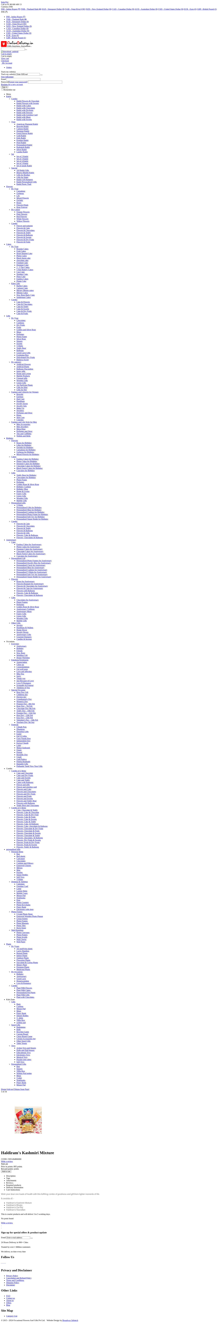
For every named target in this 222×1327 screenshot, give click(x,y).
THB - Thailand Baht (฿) (31, 9)
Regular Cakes (22, 249)
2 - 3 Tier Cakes (22, 267)
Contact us (10, 1298)
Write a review (7, 1161)
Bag (18, 854)
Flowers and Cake (23, 789)
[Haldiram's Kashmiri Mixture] (28, 1146)
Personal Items (17, 852)
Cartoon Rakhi (22, 129)
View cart (5, 58)
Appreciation (21, 662)
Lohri (18, 745)
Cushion (19, 1006)
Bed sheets (20, 856)
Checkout (5, 61)
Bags (18, 1004)
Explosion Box (22, 355)
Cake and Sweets (23, 778)
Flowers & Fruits (23, 242)
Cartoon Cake (22, 288)
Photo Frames (22, 602)
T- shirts (19, 1018)
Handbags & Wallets (24, 628)
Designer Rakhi (22, 131)
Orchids (19, 200)
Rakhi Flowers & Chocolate (27, 101)
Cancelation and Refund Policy (18, 1278)
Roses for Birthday (24, 443)
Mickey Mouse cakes (25, 290)
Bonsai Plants (21, 953)
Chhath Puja (21, 727)
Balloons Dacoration (24, 369)
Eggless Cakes (22, 279)
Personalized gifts (18, 503)
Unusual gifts (21, 378)
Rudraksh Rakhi (23, 147)
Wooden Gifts (22, 380)
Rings (18, 415)
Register (10, 77)
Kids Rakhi (21, 138)
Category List (11, 1316)
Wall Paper (20, 942)
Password (5, 82)
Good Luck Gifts (23, 353)
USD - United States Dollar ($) (170, 9)
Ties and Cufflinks (23, 434)
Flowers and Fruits (24, 796)
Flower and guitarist (24, 226)
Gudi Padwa (21, 759)
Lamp (18, 889)
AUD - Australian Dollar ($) (146, 9)
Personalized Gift (18, 558)
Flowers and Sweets (24, 798)
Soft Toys (20, 877)
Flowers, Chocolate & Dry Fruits (29, 828)
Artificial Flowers (23, 364)
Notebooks (20, 898)
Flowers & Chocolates (25, 230)
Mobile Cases (21, 893)
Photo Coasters (22, 902)
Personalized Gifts (18, 1064)
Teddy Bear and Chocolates (27, 805)
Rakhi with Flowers (24, 113)
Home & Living (22, 491)
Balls (18, 1029)
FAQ (8, 1296)
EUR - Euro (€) (190, 9)
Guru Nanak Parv (23, 738)
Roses (18, 203)
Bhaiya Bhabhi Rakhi (25, 173)
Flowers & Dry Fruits (25, 240)
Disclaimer (10, 1285)
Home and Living (23, 373)
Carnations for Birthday (26, 450)
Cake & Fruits (22, 313)
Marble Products (23, 376)
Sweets (19, 343)
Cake (13, 542)
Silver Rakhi (21, 149)
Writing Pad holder (24, 1073)
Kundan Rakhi (22, 140)
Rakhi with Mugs (23, 117)
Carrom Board (22, 1034)
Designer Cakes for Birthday (28, 464)
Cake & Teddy (22, 307)
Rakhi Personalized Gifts (26, 182)
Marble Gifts (21, 501)
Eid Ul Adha (21, 736)
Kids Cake (15, 283)
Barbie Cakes (21, 286)
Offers (8, 1303)
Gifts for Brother (23, 175)
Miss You (20, 674)
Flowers (9, 186)
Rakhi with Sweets (24, 119)
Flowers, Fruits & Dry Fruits (28, 842)
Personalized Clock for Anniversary (30, 565)
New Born (20, 653)
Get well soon (22, 669)
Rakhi (8, 96)
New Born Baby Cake (25, 295)
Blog (8, 1305)
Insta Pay (4, 2)
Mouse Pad (21, 895)
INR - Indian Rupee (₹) (10, 9)
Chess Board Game (24, 1036)
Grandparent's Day (24, 699)
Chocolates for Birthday (26, 477)
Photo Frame (21, 337)
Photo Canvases (22, 932)
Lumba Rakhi (22, 152)
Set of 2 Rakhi (22, 156)
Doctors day (21, 697)
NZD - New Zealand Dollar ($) (98, 9)
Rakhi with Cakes (23, 106)
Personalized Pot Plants (25, 992)
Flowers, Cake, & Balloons (27, 824)
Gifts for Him (21, 387)
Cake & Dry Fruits (24, 311)
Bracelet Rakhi (22, 126)
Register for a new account (12, 84)
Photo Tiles (21, 925)
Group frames (22, 919)
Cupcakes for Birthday (25, 470)
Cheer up (20, 665)
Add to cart (6, 1171)
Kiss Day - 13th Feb (24, 718)
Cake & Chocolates (24, 304)
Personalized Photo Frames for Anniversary (34, 561)
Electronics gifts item (24, 909)
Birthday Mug (22, 489)
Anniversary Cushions (25, 609)
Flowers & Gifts (23, 533)
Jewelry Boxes (22, 632)
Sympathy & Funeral (24, 685)
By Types (15, 946)
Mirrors (19, 868)
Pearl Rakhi (21, 143)
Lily (18, 196)
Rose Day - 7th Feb (24, 706)
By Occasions (17, 972)
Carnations (20, 191)
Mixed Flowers (22, 198)
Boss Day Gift (22, 692)
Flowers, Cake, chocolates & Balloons (32, 826)
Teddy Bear (21, 348)
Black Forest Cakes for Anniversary (30, 554)
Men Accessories (23, 424)
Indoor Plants (21, 956)
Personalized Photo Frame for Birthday (32, 514)
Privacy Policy (12, 1276)
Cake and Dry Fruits (24, 775)
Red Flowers (21, 216)
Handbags (20, 401)
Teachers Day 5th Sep (25, 722)
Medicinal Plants (23, 969)
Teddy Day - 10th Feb (25, 711)
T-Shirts (19, 346)
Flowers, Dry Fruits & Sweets (28, 840)
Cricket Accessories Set (25, 1039)
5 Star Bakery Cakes (24, 270)
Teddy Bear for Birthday (26, 475)
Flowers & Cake (23, 228)
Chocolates (20, 320)
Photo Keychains (23, 905)
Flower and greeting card (26, 787)
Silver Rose (21, 339)
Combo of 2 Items (18, 771)
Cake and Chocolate (24, 773)
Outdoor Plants (22, 958)
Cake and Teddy (23, 780)
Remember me (9, 90)
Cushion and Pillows (24, 863)
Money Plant (21, 965)
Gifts (8, 316)
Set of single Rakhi (24, 166)
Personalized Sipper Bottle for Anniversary (33, 577)
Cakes (8, 244)
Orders (9, 67)
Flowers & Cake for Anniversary (29, 588)
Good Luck (21, 979)
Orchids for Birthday (24, 447)
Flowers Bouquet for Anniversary (30, 584)
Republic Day (22, 755)
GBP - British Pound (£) (207, 9)
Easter (18, 734)
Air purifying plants (24, 949)
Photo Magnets (22, 923)
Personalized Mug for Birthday (28, 510)
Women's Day (22, 701)
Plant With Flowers (24, 988)
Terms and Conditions (15, 1280)
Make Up (20, 408)
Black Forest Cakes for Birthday (29, 468)
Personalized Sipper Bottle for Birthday (32, 519)
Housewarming (22, 981)
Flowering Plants (23, 960)
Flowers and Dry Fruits (25, 794)
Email (3, 79)
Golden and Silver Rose (26, 330)
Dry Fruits (20, 325)
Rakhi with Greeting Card (27, 115)
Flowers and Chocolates (26, 792)
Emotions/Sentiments (19, 660)
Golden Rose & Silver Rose (27, 484)
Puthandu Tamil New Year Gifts (29, 766)
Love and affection (24, 671)
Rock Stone (21, 928)
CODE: (4, 1159)
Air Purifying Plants (24, 385)
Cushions (20, 323)
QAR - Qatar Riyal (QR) (75, 9)
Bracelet (19, 394)
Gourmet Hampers (23, 637)
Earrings (19, 397)
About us (10, 1300)
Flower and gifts (23, 785)
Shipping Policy (12, 1283)
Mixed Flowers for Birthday (27, 454)
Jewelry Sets (21, 406)
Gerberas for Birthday (25, 452)
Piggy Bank (21, 907)
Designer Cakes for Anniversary (29, 549)
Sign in (4, 77)
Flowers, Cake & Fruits (25, 817)
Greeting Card (22, 886)
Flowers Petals (22, 205)
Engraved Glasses (23, 865)
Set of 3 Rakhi (22, 159)
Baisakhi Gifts (22, 764)
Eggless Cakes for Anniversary (28, 544)
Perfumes (20, 334)
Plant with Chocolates (25, 997)
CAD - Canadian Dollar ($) (123, 9)
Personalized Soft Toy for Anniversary (32, 574)
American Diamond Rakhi (27, 124)
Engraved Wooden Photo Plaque (29, 916)
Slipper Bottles (22, 1016)
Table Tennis (21, 1043)
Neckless (20, 410)
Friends (19, 651)
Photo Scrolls (21, 937)
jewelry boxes (22, 404)
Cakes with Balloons (24, 782)
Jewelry (19, 625)
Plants (8, 944)
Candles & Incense (24, 639)
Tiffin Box (20, 1020)
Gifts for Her (21, 390)
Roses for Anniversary (25, 581)
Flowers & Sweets (23, 237)
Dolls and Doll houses (25, 1050)
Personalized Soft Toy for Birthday (30, 517)
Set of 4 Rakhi (22, 161)
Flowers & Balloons (24, 235)
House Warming (23, 658)
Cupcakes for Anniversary (27, 556)
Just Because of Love (25, 681)
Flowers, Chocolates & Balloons (29, 537)
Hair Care (20, 399)
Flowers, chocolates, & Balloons (29, 838)
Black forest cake (23, 258)
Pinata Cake (21, 281)
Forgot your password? (18, 82)
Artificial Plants (22, 367)
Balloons (20, 350)
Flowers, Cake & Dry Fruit (27, 815)
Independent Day (23, 741)
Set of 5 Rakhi (22, 163)
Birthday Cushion (23, 487)
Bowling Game (22, 1032)
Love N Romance (23, 683)
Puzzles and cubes (23, 1059)
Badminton (20, 1027)
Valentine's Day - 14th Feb (27, 720)
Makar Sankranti (23, 748)
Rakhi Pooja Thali (23, 184)
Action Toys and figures (26, 1048)
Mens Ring (20, 429)
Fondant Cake (22, 263)
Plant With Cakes (23, 990)
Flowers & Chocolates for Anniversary (32, 586)
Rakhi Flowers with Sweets (27, 103)
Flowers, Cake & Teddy (26, 822)
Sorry (18, 676)
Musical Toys (21, 1057)
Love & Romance (23, 983)
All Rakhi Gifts (22, 170)
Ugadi (18, 757)
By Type (14, 189)
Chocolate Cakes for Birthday (28, 466)
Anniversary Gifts (23, 634)
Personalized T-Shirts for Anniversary (31, 572)
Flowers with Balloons (25, 591)
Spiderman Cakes (23, 297)
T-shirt (19, 1078)
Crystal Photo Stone (24, 914)
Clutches (20, 420)
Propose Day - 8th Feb (25, 704)
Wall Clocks (21, 939)
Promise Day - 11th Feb (26, 713)
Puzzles (19, 872)
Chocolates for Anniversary (27, 600)
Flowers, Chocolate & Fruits (27, 831)
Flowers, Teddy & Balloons (27, 847)
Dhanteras (20, 729)
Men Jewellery (22, 427)
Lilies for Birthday (23, 445)
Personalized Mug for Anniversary (30, 567)
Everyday (15, 644)
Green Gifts (21, 383)
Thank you (20, 678)
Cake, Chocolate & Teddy (27, 810)
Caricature (20, 859)
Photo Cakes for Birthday (26, 461)
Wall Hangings (17, 930)
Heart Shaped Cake (24, 253)
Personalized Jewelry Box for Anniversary (33, 563)
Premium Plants (22, 967)
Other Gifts (15, 623)
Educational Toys (23, 1053)
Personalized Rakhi (24, 145)
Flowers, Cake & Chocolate (27, 812)
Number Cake (22, 274)
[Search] (26, 49)
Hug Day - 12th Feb (24, 715)
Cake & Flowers (23, 302)
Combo (14, 99)
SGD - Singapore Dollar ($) (53, 9)
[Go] (32, 1238)
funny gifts (20, 371)
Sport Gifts (15, 1025)
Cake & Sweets (22, 309)
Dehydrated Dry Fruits (25, 357)
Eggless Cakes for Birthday (27, 459)
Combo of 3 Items (18, 808)
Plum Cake (20, 276)
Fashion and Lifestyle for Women (24, 392)
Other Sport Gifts (23, 1041)
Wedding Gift (21, 655)
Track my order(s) (8, 74)
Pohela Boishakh (23, 762)
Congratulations (22, 667)
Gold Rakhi (21, 136)
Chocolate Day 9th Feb (25, 708)
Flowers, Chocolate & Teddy (28, 835)
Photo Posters (21, 935)
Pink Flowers (21, 214)
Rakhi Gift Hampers (24, 179)
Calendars (20, 884)
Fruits (18, 327)
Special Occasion (18, 690)
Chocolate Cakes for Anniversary (29, 551)
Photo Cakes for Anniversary (28, 547)
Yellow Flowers (22, 221)
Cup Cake (20, 272)
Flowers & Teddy (23, 233)
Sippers (19, 341)
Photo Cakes (21, 256)
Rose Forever (21, 207)
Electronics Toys (23, 1055)
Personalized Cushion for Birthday (30, 512)
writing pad (21, 1022)
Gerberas (20, 193)
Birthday (9, 438)
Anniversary (11, 540)
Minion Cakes (22, 293)
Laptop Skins (21, 891)
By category (16, 362)
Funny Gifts (21, 494)
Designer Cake (22, 265)
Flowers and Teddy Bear (26, 801)
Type (13, 122)
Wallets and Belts (23, 436)
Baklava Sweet (22, 360)
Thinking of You (23, 688)
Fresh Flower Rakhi (24, 133)
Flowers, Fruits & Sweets (26, 845)
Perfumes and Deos (24, 413)
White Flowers (22, 219)
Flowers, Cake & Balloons (27, 535)
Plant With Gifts (22, 995)
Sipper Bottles (22, 875)
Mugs (18, 332)
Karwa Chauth (22, 743)
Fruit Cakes (21, 251)
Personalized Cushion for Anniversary (31, 570)
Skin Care (20, 417)
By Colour (15, 210)
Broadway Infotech (70, 1320)
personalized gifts (13, 849)
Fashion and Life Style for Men (24, 422)
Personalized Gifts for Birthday (29, 507)
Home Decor (21, 630)
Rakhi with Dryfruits (24, 110)
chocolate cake (22, 260)
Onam (18, 750)
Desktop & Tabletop (19, 882)
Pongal (19, 752)
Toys (13, 1046)
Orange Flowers (23, 212)
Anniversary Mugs (24, 611)
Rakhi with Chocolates (25, 108)
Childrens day (22, 695)
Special (14, 168)
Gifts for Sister (22, 177)
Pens (18, 900)
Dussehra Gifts (22, 731)
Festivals (14, 725)
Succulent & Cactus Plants (27, 962)
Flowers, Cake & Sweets (26, 819)
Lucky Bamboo (22, 951)
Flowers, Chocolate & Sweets (28, 833)
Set (12, 154)
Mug (18, 870)
